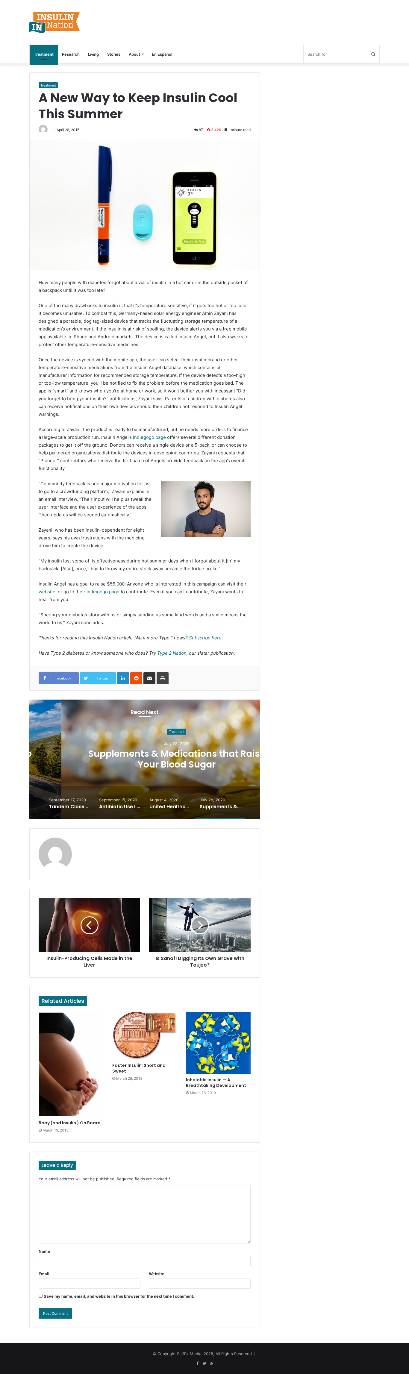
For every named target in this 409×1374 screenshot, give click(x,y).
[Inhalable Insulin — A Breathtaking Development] (218, 1043)
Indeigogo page (103, 592)
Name (44, 1251)
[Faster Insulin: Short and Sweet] (144, 1035)
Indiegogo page (149, 437)
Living (93, 54)
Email (44, 1273)
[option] (144, 759)
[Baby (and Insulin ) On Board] (71, 1064)
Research (71, 54)
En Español (162, 54)
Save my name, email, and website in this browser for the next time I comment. (119, 1296)
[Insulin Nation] (54, 22)
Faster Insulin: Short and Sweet (139, 1068)
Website (156, 1273)
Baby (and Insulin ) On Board (70, 1123)
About (134, 54)
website (47, 592)
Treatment (44, 54)
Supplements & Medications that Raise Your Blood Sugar (144, 759)
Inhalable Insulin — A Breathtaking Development (216, 1082)
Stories (113, 54)
